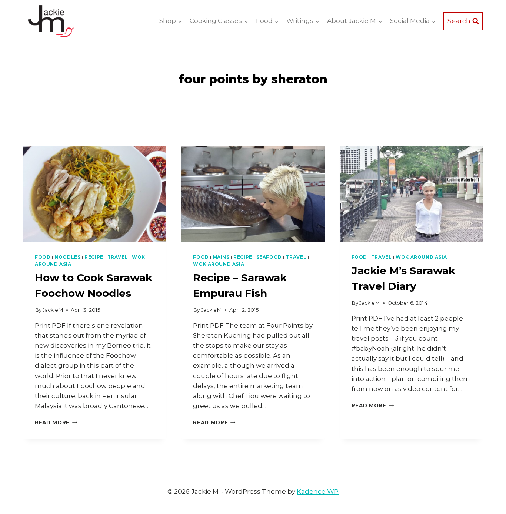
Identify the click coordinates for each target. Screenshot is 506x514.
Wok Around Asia (218, 264)
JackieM (53, 310)
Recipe (93, 257)
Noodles (67, 257)
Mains (221, 257)
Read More (56, 422)
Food (42, 257)
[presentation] (94, 194)
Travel (117, 257)
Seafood (269, 257)
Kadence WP (318, 491)
